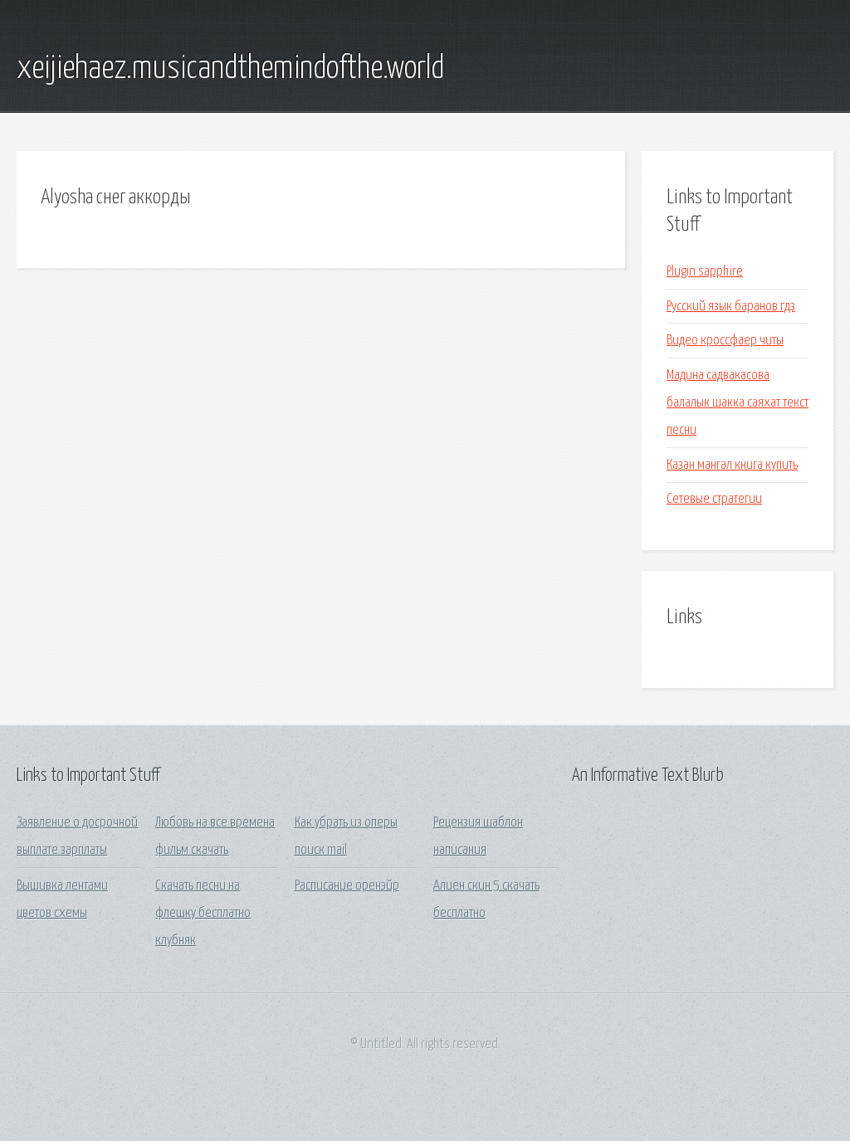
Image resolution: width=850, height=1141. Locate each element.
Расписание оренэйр (347, 886)
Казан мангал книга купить (732, 465)
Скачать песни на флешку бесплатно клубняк (203, 913)
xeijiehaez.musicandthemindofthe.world (230, 69)
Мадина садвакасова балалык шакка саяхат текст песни (737, 403)
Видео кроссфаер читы (725, 341)
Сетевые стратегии (714, 499)
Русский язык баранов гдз (731, 307)
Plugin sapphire (705, 272)
